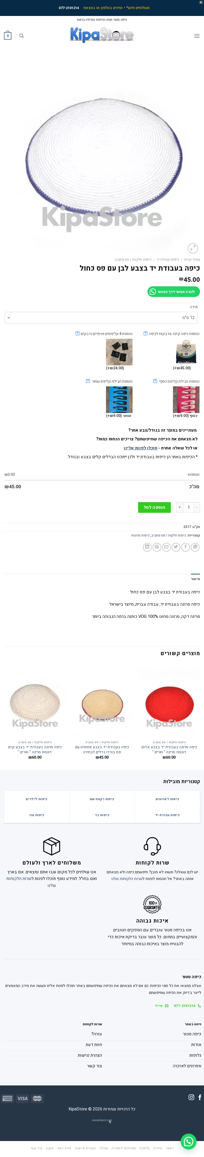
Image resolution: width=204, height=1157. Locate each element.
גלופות (144, 1148)
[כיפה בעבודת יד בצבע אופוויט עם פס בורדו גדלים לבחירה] (102, 700)
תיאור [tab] (195, 579)
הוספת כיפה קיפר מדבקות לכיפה (172, 334)
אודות (157, 1148)
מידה (194, 307)
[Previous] (200, 716)
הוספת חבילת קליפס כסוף (176, 381)
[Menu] (197, 35)
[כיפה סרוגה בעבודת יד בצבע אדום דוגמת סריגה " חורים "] (169, 700)
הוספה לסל (154, 507)
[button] (189, 1142)
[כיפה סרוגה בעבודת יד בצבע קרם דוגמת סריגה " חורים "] (35, 700)
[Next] (4, 716)
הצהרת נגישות (85, 1148)
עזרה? (104, 1148)
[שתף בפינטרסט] (156, 547)
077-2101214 (69, 7)
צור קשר (36, 1148)
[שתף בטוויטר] (176, 547)
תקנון (50, 1148)
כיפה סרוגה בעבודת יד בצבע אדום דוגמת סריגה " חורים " (169, 750)
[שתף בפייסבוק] (185, 547)
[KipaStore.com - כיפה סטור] (102, 36)
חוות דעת (64, 1148)
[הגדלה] (193, 248)
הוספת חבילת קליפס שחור (110, 381)
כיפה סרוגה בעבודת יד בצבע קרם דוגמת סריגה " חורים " (35, 750)
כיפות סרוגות (140, 535)
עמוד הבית (192, 259)
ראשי (170, 1148)
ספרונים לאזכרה (124, 1148)
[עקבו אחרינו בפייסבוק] (200, 1098)
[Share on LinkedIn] (147, 547)
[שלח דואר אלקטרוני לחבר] (166, 547)
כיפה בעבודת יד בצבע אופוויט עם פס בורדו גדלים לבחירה (102, 750)
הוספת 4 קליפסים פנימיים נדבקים (105, 334)
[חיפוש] (21, 36)
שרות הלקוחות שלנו (126, 879)
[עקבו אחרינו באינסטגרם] (191, 1098)
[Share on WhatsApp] (195, 547)
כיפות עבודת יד (168, 259)
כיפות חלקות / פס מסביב (133, 259)
